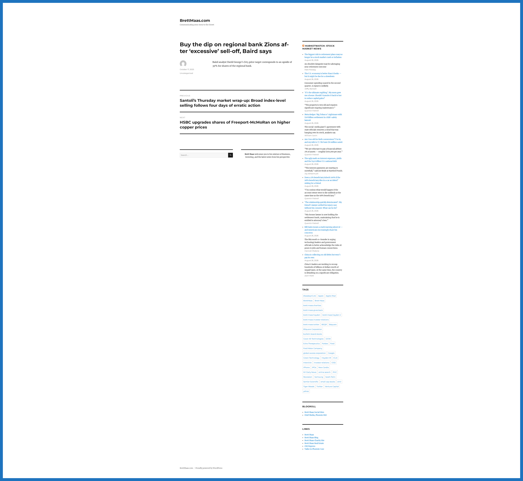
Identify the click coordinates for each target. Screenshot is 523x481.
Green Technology (311, 358)
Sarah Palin (330, 377)
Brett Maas (319, 301)
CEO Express (310, 446)
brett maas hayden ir (332, 315)
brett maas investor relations (316, 320)
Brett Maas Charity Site (314, 440)
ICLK (335, 358)
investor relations (321, 362)
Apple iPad (331, 296)
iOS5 (334, 362)
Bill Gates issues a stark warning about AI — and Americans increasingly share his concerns (324, 230)
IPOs (314, 367)
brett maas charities (312, 305)
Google (331, 353)
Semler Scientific (310, 382)
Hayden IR (326, 358)
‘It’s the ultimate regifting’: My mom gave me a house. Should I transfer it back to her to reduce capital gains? (323, 95)
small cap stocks (328, 382)
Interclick (307, 362)
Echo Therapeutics (311, 343)
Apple (320, 296)
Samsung (318, 377)
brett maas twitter (311, 324)
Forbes (325, 343)
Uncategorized (186, 73)
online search (325, 372)
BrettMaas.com (195, 20)
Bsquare (333, 324)
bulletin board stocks (312, 334)
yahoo (306, 391)
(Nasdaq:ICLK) (309, 296)
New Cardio (323, 367)
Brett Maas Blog (311, 437)
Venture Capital (332, 386)
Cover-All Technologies (313, 339)
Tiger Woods (308, 386)
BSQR (324, 324)
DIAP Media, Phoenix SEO (316, 415)
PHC (335, 372)
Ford (332, 343)
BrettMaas (307, 301)
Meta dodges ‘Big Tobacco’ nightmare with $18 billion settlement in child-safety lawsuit (323, 117)
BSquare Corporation (312, 329)
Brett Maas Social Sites (314, 412)
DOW (328, 339)
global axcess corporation (314, 353)
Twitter (320, 386)
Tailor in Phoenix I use (314, 449)
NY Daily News (309, 372)
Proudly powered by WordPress (208, 468)
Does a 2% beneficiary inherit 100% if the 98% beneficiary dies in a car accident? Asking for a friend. (322, 180)
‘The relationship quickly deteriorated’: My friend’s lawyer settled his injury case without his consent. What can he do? (323, 205)
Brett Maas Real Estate (314, 443)
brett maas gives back (313, 310)
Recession (307, 377)
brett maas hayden (311, 315)
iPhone (306, 367)
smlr (339, 382)
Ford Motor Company (312, 348)
